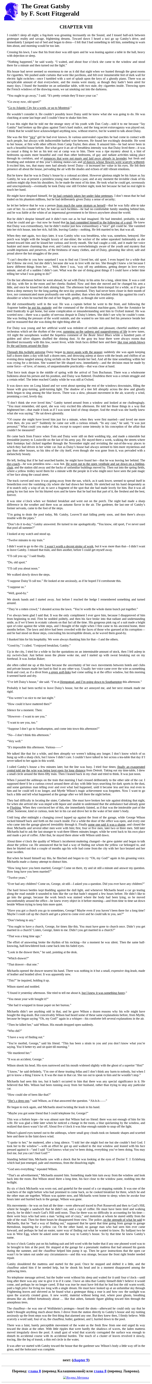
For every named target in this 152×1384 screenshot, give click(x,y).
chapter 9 (80, 1360)
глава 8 (34, 1371)
